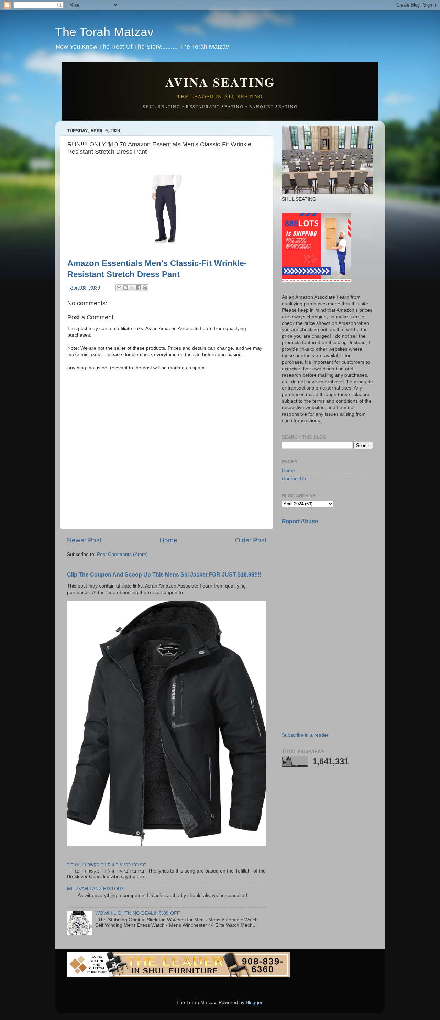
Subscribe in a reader (305, 735)
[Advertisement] (333, 579)
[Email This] (119, 287)
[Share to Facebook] (138, 287)
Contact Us (294, 478)
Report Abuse (300, 521)
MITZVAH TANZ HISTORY (95, 888)
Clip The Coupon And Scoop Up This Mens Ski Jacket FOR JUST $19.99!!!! (164, 575)
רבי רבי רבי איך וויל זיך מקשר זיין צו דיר (106, 864)
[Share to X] (132, 287)
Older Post (250, 540)
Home (168, 540)
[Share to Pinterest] (145, 287)
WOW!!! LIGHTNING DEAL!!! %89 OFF (137, 913)
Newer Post (84, 540)
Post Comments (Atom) (122, 554)
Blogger (254, 1002)
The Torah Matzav (104, 32)
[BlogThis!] (125, 287)
